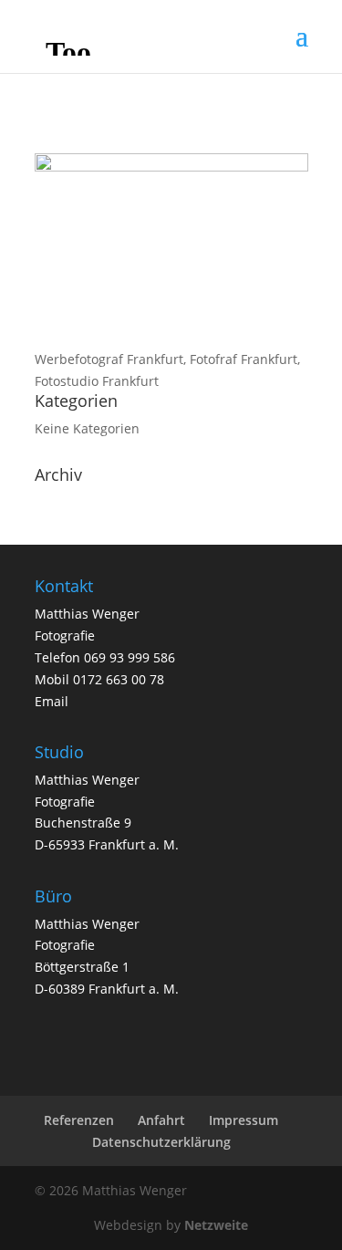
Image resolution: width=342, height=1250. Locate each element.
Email (51, 701)
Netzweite (216, 1225)
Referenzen (79, 1120)
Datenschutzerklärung (161, 1142)
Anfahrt (161, 1120)
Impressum (243, 1120)
